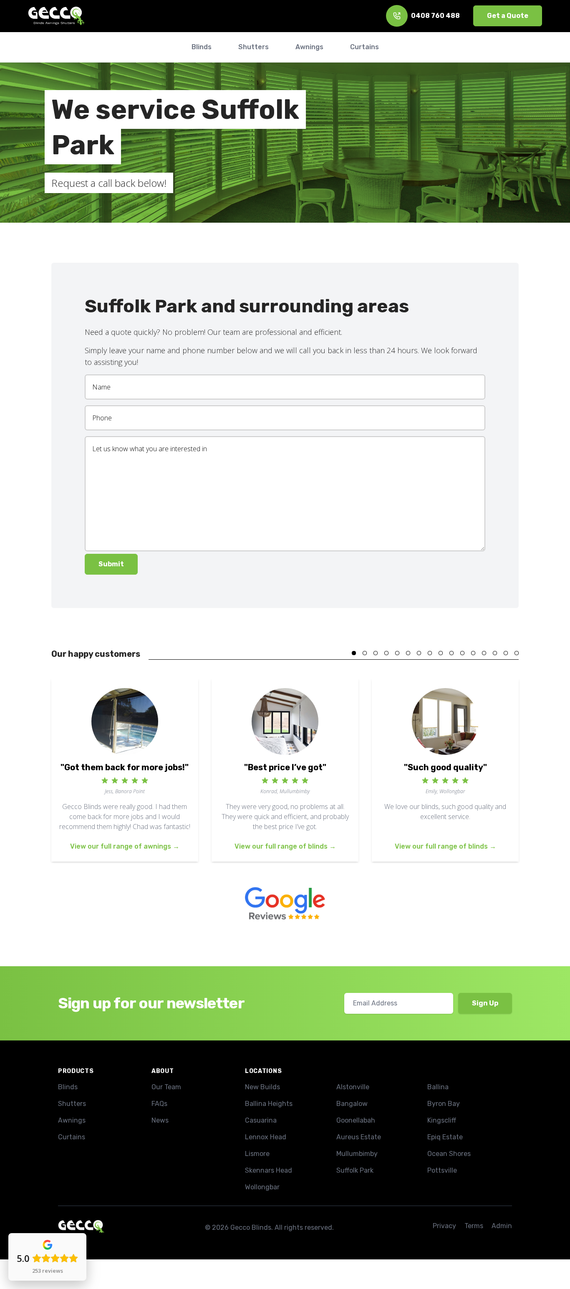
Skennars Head (268, 1170)
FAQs (159, 1104)
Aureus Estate (358, 1137)
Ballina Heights (269, 1104)
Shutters (72, 1104)
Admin (502, 1226)
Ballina (438, 1087)
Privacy (444, 1226)
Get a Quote (507, 16)
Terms (473, 1226)
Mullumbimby (357, 1154)
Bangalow (352, 1104)
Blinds (68, 1087)
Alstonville (352, 1087)
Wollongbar (262, 1187)
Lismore (257, 1154)
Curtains (71, 1137)
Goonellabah (355, 1120)
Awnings (72, 1120)
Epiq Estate (445, 1137)
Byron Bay (443, 1104)
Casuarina (261, 1120)
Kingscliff (441, 1120)
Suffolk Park (354, 1170)
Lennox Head (265, 1137)
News (160, 1120)
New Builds (262, 1087)
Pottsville (442, 1170)
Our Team (166, 1087)
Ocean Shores (449, 1154)
